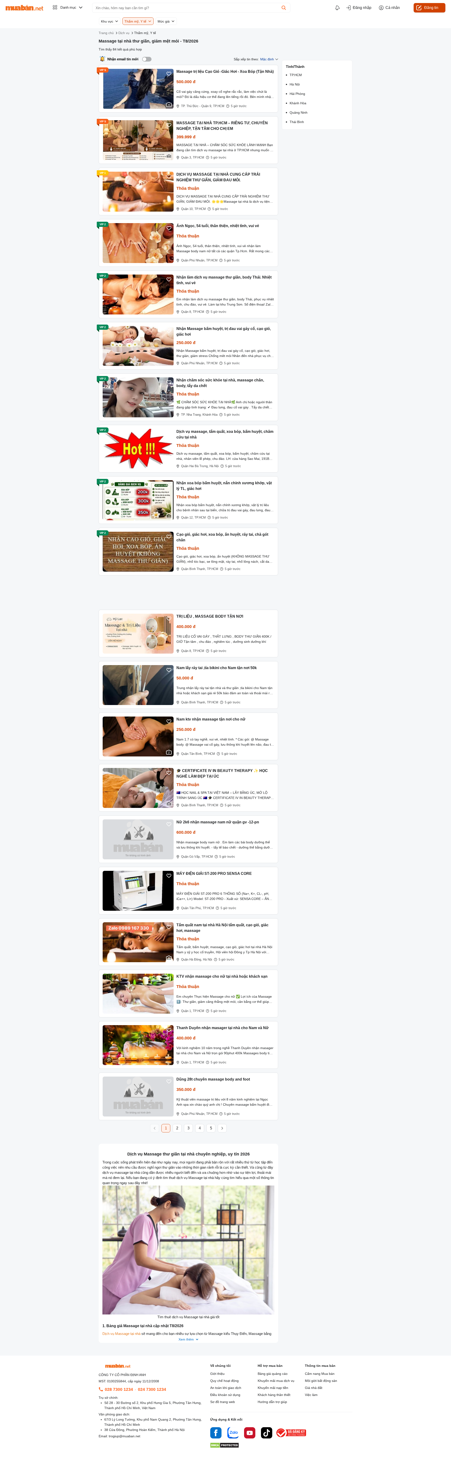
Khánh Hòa (210, 414)
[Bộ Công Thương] (291, 1437)
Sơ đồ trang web (222, 1402)
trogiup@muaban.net (124, 1436)
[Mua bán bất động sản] (24, 8)
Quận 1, (186, 1011)
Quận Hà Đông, (191, 959)
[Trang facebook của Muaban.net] (216, 1433)
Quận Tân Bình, (192, 754)
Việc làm (311, 1395)
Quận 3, (186, 157)
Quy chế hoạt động (224, 1381)
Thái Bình (297, 122)
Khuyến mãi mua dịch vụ (276, 1381)
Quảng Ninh (298, 112)
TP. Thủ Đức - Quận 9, (196, 106)
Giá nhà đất (313, 1388)
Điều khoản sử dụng (225, 1395)
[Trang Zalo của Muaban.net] (232, 1433)
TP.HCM (218, 106)
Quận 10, (187, 209)
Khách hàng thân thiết (274, 1395)
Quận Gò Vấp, (191, 856)
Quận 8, (186, 312)
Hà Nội (214, 466)
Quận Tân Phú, (191, 908)
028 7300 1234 (119, 1389)
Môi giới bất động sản (321, 1381)
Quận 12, (187, 517)
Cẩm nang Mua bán (319, 1374)
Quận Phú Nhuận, (193, 260)
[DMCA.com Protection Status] (224, 1447)
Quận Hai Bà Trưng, (195, 466)
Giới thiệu (217, 1374)
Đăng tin (431, 8)
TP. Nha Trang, (191, 414)
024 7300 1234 (152, 1389)
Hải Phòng (297, 94)
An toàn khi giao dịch (225, 1388)
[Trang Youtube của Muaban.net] (249, 1433)
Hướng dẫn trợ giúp (272, 1402)
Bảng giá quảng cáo (273, 1374)
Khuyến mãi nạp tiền (273, 1388)
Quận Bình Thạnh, (193, 569)
